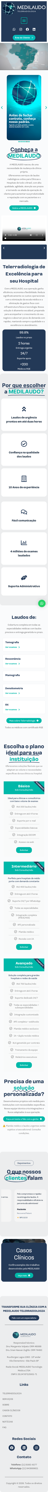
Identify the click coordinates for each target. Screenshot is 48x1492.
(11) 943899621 (30, 1468)
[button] (24, 20)
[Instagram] (21, 29)
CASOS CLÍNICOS (11, 1410)
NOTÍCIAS (7, 1421)
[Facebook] (27, 29)
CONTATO (7, 1415)
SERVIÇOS (7, 1398)
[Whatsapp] (14, 29)
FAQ (4, 1427)
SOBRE (5, 1404)
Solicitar (24, 850)
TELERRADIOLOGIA (12, 1393)
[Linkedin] (34, 29)
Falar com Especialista (24, 254)
